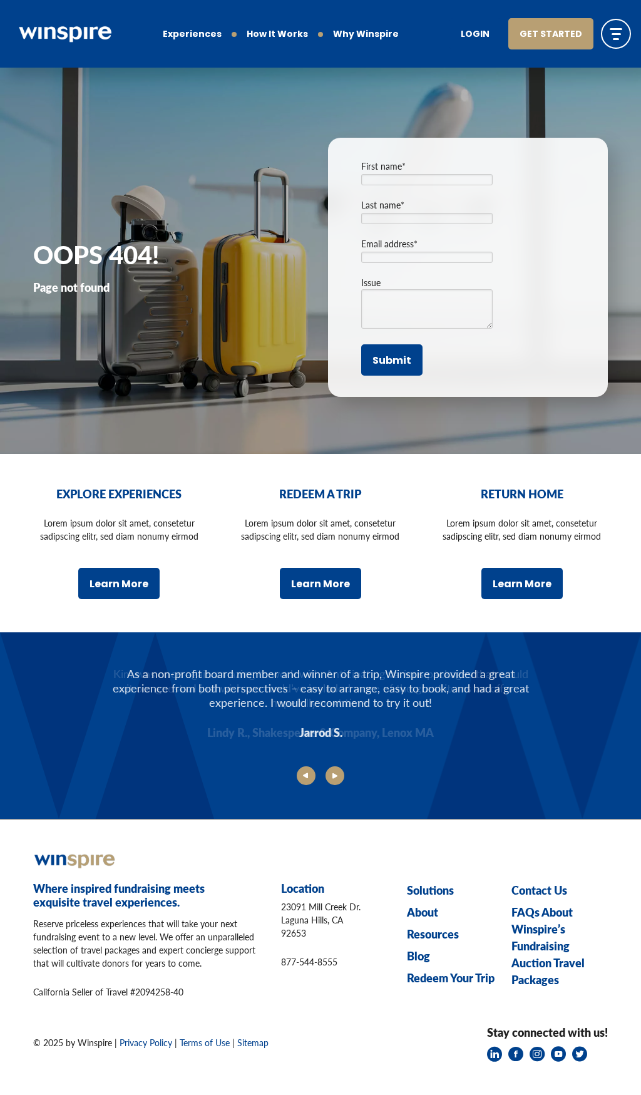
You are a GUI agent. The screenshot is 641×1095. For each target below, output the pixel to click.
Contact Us (539, 890)
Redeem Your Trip (451, 977)
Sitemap (253, 1042)
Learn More (119, 585)
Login (475, 34)
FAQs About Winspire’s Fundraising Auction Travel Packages (548, 945)
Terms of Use (205, 1042)
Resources (433, 934)
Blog (418, 956)
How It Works (277, 34)
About (422, 912)
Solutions (430, 890)
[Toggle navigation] (616, 34)
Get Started (551, 34)
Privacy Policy (146, 1042)
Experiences (192, 34)
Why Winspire (366, 34)
